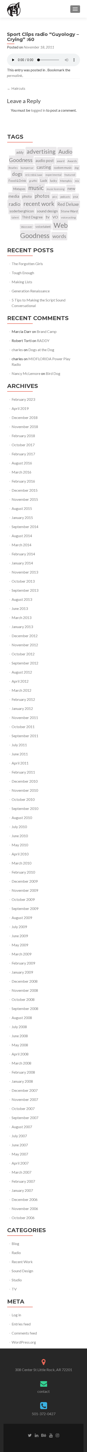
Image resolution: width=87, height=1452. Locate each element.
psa (75, 196)
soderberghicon (22, 211)
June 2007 (20, 1145)
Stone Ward (69, 211)
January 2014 (22, 563)
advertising (41, 151)
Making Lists (22, 282)
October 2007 (23, 1108)
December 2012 (25, 635)
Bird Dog (53, 373)
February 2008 (23, 1072)
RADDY (43, 340)
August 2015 (22, 508)
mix (77, 180)
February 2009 (23, 963)
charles (17, 349)
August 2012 (22, 672)
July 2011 (19, 745)
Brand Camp (47, 331)
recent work (38, 203)
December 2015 (25, 490)
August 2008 (22, 1017)
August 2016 (22, 463)
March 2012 (21, 690)
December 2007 (25, 1090)
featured (69, 174)
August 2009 (22, 917)
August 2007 (22, 1126)
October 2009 (23, 899)
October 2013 (23, 581)
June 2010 (20, 835)
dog (77, 167)
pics (54, 196)
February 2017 (23, 454)
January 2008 (22, 1081)
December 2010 (25, 781)
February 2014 (23, 554)
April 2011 (20, 763)
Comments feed (24, 1333)
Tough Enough (23, 272)
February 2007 (23, 1181)
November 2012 (25, 645)
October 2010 (23, 799)
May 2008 (20, 1045)
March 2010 (21, 863)
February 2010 (23, 872)
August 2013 (22, 599)
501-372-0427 (43, 1413)
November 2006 (25, 1208)
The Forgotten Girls (27, 263)
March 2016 (21, 472)
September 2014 (25, 526)
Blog (15, 1243)
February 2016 (23, 481)
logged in (38, 110)
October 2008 (23, 999)
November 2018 (25, 426)
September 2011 (25, 735)
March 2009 (21, 954)
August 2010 (22, 817)
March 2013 (21, 617)
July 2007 (19, 1136)
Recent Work (22, 1261)
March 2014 (21, 545)
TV (14, 1289)
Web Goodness (44, 230)
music (36, 187)
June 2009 (20, 935)
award (60, 161)
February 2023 (23, 399)
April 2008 (20, 1054)
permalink (14, 75)
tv (47, 216)
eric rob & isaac (33, 174)
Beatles (13, 167)
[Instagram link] (57, 1435)
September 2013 (25, 590)
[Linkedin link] (36, 1435)
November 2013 (25, 572)
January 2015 (22, 517)
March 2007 (21, 1172)
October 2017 (23, 445)
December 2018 (25, 417)
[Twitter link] (30, 1435)
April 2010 (20, 854)
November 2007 (25, 1099)
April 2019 (20, 408)
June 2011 (20, 754)
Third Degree (32, 217)
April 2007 (20, 1163)
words (59, 236)
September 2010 (25, 808)
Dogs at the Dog (41, 349)
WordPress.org (24, 1342)
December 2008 (25, 981)
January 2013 (22, 626)
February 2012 (23, 699)
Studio (17, 1280)
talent (15, 217)
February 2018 (23, 435)
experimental (53, 174)
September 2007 (25, 1117)
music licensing (55, 188)
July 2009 (19, 926)
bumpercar (27, 167)
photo (27, 196)
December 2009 (25, 881)
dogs (17, 174)
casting (44, 167)
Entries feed (21, 1324)
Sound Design (22, 1271)
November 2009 (25, 890)
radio (14, 204)
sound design (47, 211)
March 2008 (21, 1063)
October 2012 (23, 654)
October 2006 (23, 1217)
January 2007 (22, 1190)
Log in (16, 1315)
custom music (63, 167)
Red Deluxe (68, 204)
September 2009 (25, 908)
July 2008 (19, 1026)
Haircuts (16, 88)
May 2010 (20, 845)
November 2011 (25, 717)
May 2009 (20, 945)
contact (43, 1391)
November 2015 (25, 499)
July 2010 (19, 826)
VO (55, 217)
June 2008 (20, 1036)
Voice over (26, 226)
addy (20, 152)
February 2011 (23, 772)
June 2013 (20, 608)
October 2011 (23, 726)
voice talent (43, 226)
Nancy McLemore (26, 373)
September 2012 (25, 663)
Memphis (66, 181)
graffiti (33, 180)
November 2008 (25, 990)
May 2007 (20, 1154)
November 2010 (25, 790)
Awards (72, 161)
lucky (53, 181)
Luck (43, 180)
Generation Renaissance (31, 291)
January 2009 (22, 972)
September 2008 (25, 1008)
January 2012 (22, 708)
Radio (16, 1252)
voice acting (68, 217)
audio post (44, 160)
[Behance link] (43, 1435)
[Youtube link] (51, 1435)
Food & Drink (17, 181)
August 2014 (22, 535)
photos (42, 196)
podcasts (65, 196)
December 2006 (25, 1199)
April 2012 (20, 681)
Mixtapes (19, 189)
